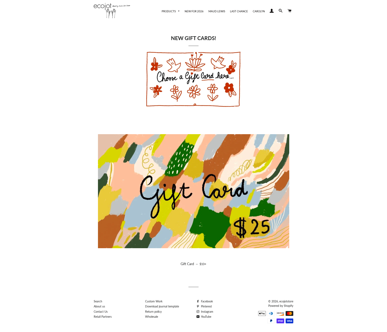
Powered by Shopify (280, 305)
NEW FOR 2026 (194, 11)
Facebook (206, 301)
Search (98, 301)
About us (99, 306)
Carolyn (259, 11)
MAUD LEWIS (216, 11)
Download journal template (162, 306)
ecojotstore (286, 301)
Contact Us (101, 311)
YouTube (205, 316)
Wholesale (151, 316)
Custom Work (153, 301)
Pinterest (206, 306)
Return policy (153, 311)
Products (169, 11)
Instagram (206, 311)
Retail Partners (103, 316)
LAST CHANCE (239, 11)
